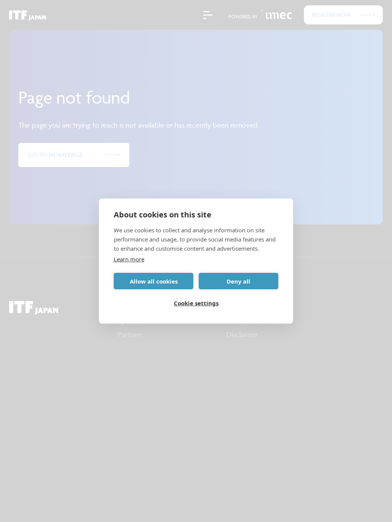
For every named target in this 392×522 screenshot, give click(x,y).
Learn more (129, 259)
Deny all (238, 281)
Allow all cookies (154, 281)
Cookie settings (196, 303)
